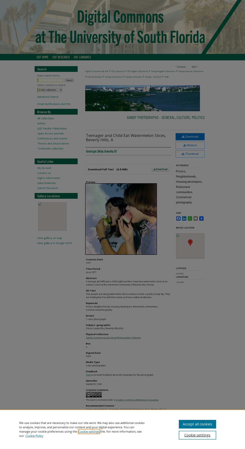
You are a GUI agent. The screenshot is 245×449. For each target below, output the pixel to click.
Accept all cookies (197, 424)
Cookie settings (89, 432)
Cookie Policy (34, 436)
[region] (122, 429)
